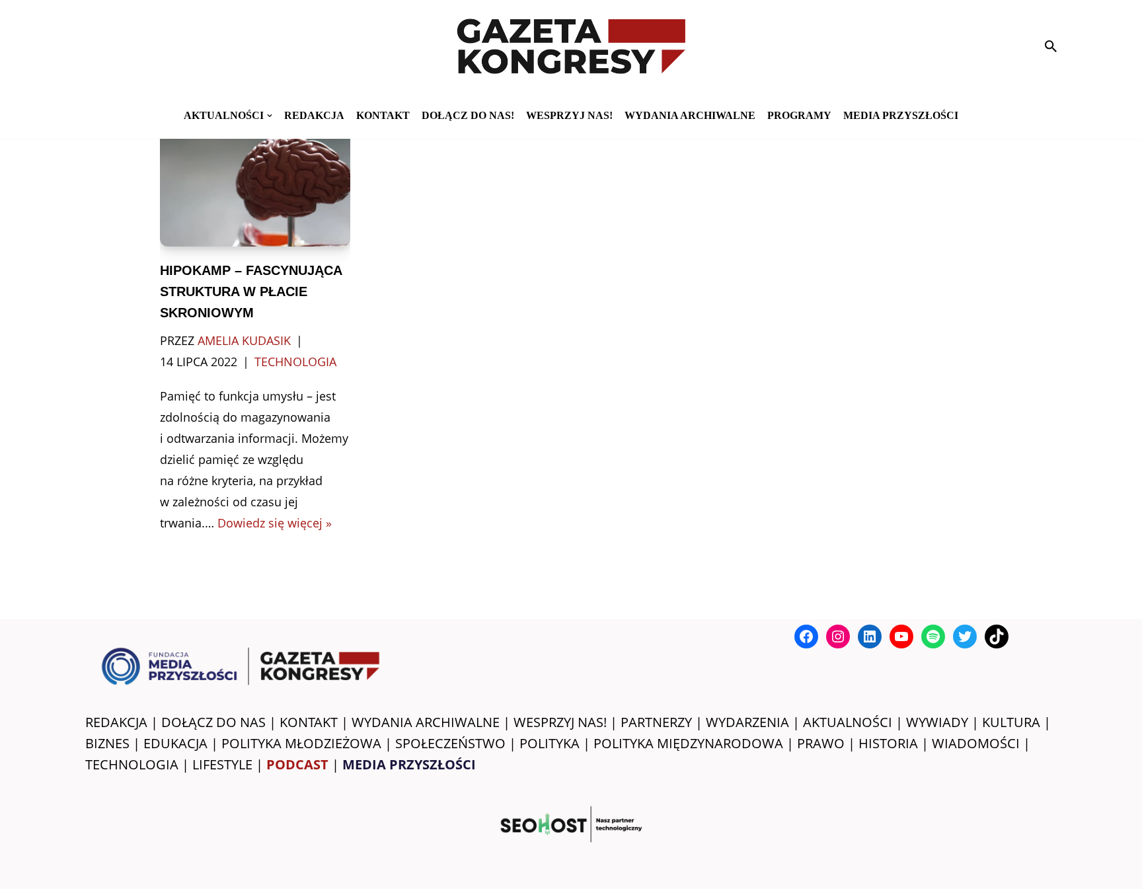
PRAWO (821, 743)
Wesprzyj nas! (569, 115)
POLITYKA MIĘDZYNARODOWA (688, 743)
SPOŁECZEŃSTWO (450, 743)
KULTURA (1011, 722)
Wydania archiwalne (690, 115)
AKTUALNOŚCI (847, 722)
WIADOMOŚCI (976, 743)
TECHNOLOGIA (131, 764)
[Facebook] (806, 636)
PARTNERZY (656, 722)
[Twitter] (965, 636)
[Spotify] (933, 636)
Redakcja (314, 115)
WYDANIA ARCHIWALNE (426, 722)
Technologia (295, 361)
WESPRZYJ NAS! (560, 722)
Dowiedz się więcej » (274, 523)
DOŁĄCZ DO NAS (213, 722)
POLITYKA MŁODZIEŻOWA (301, 743)
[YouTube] (901, 636)
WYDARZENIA (747, 722)
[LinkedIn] (870, 636)
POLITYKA (549, 743)
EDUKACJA (175, 743)
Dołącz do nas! (468, 115)
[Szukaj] (1051, 46)
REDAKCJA (116, 722)
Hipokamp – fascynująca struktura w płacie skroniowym (251, 291)
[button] (269, 115)
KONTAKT (383, 115)
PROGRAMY (799, 115)
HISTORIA (888, 743)
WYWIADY (937, 722)
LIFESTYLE (222, 764)
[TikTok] (997, 636)
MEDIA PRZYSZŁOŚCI (900, 115)
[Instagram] (838, 636)
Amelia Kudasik (244, 340)
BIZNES (107, 743)
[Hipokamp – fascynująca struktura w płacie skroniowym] (255, 183)
